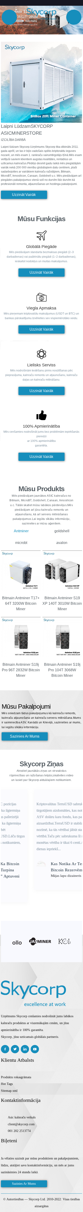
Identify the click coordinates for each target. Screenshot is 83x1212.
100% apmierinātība (41, 426)
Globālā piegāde (41, 246)
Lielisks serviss (41, 365)
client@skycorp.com (21, 1124)
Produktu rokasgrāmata (16, 1077)
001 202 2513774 (19, 1131)
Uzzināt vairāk (24, 195)
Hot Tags (7, 1084)
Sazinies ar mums (24, 1183)
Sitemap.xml (9, 1090)
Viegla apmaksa (41, 308)
